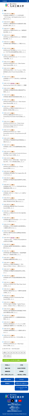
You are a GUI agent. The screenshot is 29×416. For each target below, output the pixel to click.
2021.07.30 (8, 224)
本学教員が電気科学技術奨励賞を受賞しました (14, 96)
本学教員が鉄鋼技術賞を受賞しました (12, 259)
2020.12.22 (8, 342)
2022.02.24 (8, 13)
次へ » (9, 355)
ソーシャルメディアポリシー (21, 388)
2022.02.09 (8, 21)
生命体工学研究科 (21, 368)
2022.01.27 (8, 28)
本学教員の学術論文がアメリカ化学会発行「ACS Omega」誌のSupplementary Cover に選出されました (14, 17)
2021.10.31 (8, 145)
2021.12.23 (8, 55)
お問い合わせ (7, 379)
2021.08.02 (8, 217)
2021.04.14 (8, 275)
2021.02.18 (8, 328)
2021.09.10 (8, 191)
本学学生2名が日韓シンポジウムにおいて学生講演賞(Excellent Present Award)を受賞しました (14, 71)
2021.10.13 (8, 164)
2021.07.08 (8, 231)
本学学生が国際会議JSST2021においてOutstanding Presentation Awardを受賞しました (14, 116)
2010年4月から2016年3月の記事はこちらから (14, 360)
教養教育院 (7, 371)
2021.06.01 (8, 257)
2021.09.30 (8, 171)
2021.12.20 (8, 76)
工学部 (21, 365)
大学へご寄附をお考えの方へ (7, 374)
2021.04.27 (8, 269)
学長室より (7, 365)
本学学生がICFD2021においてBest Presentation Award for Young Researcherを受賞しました (14, 133)
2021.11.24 (8, 121)
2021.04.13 (8, 295)
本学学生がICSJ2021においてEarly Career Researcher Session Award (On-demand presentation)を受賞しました (13, 125)
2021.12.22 (8, 68)
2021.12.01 (8, 99)
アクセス (21, 379)
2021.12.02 (8, 95)
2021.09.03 (8, 197)
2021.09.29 (8, 178)
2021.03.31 (8, 302)
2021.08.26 (8, 204)
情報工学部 (7, 368)
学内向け (7, 383)
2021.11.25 (8, 113)
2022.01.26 (8, 35)
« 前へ (4, 352)
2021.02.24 (8, 322)
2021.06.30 (11, 237)
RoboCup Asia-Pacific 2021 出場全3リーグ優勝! (15, 85)
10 (4, 355)
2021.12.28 (8, 48)
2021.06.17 (8, 251)
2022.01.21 (8, 41)
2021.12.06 (11, 83)
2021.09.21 (8, 184)
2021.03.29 (8, 309)
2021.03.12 (8, 315)
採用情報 (21, 371)
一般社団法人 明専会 (21, 374)
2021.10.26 (8, 151)
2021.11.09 (8, 138)
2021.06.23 (8, 244)
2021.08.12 (8, 211)
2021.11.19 (8, 129)
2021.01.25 (8, 335)
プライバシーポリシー (21, 383)
